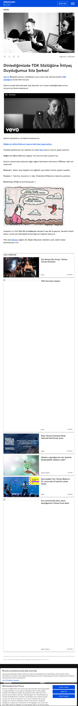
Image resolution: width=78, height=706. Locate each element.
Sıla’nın (6, 77)
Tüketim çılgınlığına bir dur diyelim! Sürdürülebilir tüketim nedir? (56, 458)
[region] (38, 687)
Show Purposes (64, 696)
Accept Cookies (64, 687)
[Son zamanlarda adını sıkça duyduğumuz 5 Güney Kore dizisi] (21, 575)
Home (5, 659)
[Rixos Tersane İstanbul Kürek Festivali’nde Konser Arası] (21, 444)
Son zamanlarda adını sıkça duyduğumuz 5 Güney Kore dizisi (55, 501)
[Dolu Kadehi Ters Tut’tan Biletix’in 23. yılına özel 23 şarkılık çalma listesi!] (21, 487)
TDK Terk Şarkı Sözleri (50, 281)
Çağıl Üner (62, 57)
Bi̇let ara (62, 3)
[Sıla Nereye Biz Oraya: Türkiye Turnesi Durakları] (21, 267)
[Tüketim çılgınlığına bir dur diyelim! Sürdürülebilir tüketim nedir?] (21, 465)
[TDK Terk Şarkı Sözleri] (21, 355)
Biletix (42, 275)
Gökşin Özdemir (45, 473)
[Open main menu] (73, 4)
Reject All (64, 692)
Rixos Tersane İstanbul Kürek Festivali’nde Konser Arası (53, 437)
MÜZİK (10, 659)
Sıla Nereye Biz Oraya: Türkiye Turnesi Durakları (54, 260)
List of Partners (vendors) (10, 680)
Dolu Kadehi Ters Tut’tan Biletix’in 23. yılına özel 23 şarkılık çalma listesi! (55, 481)
